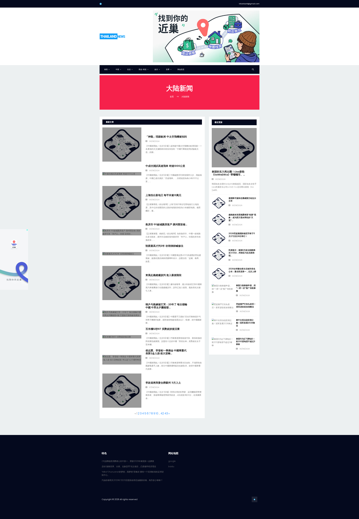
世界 (167, 69)
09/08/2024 (154, 141)
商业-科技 (142, 69)
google (172, 461)
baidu (171, 466)
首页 (172, 96)
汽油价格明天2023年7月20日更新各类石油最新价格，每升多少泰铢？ (132, 480)
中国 (117, 69)
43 (166, 413)
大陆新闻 (185, 96)
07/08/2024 (154, 387)
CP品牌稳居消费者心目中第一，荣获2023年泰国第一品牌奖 (128, 461)
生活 (129, 69)
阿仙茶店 (181, 69)
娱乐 (156, 69)
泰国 (106, 69)
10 (157, 413)
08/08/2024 (154, 280)
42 (162, 413)
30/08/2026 (220, 179)
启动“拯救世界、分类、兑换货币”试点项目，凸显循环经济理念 (129, 466)
